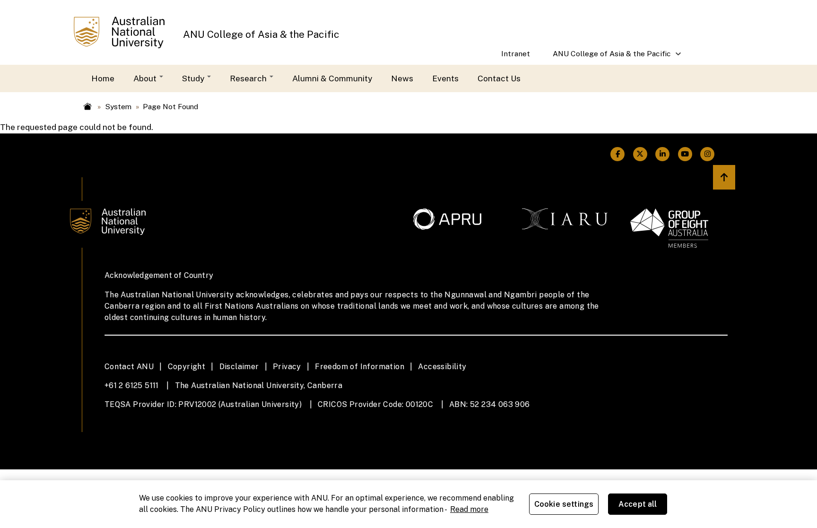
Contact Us (499, 78)
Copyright (187, 366)
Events (445, 78)
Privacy (287, 366)
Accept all (637, 504)
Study (194, 78)
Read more (469, 509)
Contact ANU (129, 366)
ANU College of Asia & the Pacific (261, 34)
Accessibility (442, 366)
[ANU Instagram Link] (708, 154)
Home (102, 78)
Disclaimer (239, 366)
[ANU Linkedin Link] (663, 154)
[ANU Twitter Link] (640, 154)
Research (249, 78)
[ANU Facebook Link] (618, 154)
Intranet (515, 53)
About (145, 78)
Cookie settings (563, 504)
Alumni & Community (332, 78)
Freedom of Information (359, 366)
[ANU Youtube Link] (685, 154)
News (402, 78)
